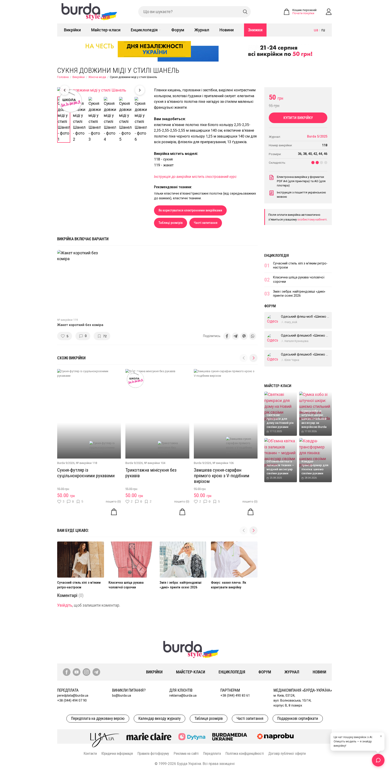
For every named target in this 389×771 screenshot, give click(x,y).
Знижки (255, 30)
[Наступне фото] (140, 90)
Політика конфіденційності (244, 753)
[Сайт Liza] (105, 736)
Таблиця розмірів (208, 718)
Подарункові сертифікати (297, 718)
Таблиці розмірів (170, 223)
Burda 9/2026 (66, 463)
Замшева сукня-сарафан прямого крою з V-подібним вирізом (221, 475)
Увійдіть (64, 605)
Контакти (90, 753)
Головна (63, 77)
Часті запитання (205, 223)
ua (316, 30)
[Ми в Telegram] (96, 672)
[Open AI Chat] (378, 760)
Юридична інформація (117, 753)
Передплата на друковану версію (97, 718)
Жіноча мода (97, 77)
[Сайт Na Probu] (276, 736)
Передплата (212, 753)
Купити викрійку (298, 118)
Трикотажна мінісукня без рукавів (150, 472)
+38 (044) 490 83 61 (235, 696)
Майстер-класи (105, 30)
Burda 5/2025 (317, 136)
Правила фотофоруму (153, 753)
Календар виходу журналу (159, 718)
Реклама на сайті (186, 753)
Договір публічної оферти (287, 753)
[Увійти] (329, 12)
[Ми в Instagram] (86, 672)
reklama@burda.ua (183, 696)
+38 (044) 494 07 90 (72, 700)
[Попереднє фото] (64, 90)
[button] (253, 358)
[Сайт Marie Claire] (149, 736)
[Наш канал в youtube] (76, 672)
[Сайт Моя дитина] (191, 736)
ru (323, 30)
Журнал (201, 30)
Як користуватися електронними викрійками (190, 210)
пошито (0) (113, 501)
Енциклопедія (144, 30)
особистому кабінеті (312, 219)
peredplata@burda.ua (72, 696)
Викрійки (72, 30)
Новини (226, 30)
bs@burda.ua (121, 696)
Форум (177, 30)
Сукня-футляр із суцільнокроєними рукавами (86, 472)
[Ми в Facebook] (66, 672)
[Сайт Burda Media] (229, 736)
